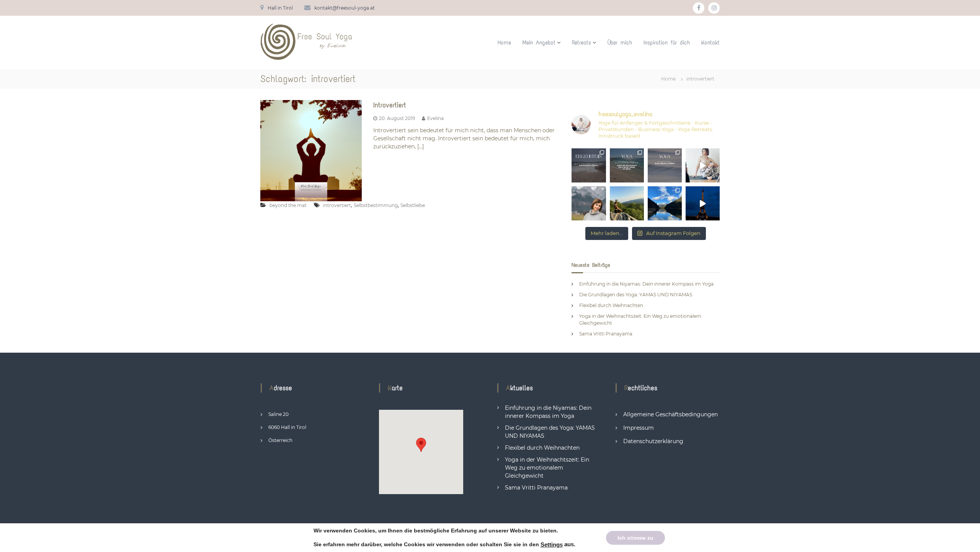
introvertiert (337, 205)
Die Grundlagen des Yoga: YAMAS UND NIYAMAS (635, 294)
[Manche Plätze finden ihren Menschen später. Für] (665, 203)
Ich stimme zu (635, 537)
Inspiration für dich (667, 42)
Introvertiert (389, 105)
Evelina (435, 118)
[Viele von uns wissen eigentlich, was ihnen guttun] (589, 165)
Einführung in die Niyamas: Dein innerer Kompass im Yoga (646, 284)
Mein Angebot (539, 42)
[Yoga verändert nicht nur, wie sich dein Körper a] (627, 165)
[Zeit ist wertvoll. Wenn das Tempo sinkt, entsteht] (627, 203)
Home (504, 42)
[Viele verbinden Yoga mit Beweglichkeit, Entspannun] (665, 165)
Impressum (638, 427)
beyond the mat (288, 205)
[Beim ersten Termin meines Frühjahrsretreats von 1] (703, 165)
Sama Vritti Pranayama (605, 334)
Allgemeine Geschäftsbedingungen (670, 414)
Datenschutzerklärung (653, 441)
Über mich (620, 42)
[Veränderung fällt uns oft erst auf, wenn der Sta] (589, 203)
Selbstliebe (412, 205)
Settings (552, 545)
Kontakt (710, 42)
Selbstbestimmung (376, 205)
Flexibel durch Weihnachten (611, 305)
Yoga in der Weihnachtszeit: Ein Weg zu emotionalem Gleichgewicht (547, 467)
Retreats (581, 42)
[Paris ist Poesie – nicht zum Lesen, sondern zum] (703, 203)
